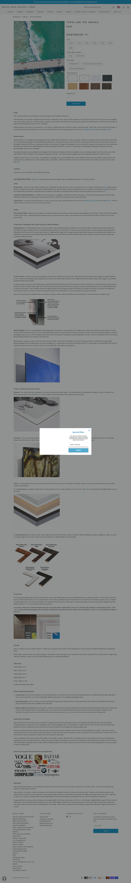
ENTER (78, 450)
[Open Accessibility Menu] (4, 878)
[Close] (89, 430)
